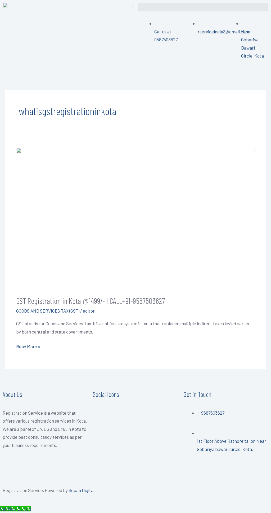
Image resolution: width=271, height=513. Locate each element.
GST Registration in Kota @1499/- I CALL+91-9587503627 (90, 300)
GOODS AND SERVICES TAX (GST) (47, 310)
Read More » (28, 346)
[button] (203, 7)
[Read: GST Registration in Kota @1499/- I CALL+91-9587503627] (135, 217)
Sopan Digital (81, 490)
